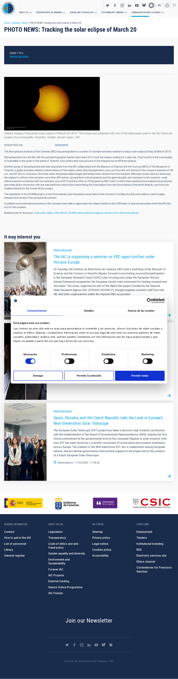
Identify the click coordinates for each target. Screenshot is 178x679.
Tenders (141, 537)
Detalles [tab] (89, 310)
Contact (9, 532)
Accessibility (100, 555)
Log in (167, 5)
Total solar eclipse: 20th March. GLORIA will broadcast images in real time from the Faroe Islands (86, 212)
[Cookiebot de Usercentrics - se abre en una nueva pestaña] (149, 300)
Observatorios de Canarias (49, 12)
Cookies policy (101, 549)
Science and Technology (82, 12)
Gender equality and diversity (66, 553)
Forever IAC (55, 569)
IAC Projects (56, 575)
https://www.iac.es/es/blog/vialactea (151, 5)
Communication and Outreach (146, 12)
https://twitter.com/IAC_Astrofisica (107, 5)
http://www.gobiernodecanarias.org (67, 503)
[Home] (8, 8)
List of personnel (15, 543)
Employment (144, 532)
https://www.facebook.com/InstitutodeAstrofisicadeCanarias (115, 5)
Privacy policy (101, 537)
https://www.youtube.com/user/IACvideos (136, 5)
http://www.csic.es (151, 503)
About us (23, 12)
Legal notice (100, 543)
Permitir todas (139, 375)
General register (14, 555)
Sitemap (97, 532)
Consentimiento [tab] (37, 310)
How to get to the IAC (17, 537)
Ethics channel (145, 561)
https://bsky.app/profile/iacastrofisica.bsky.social (144, 5)
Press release (19, 56)
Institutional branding (149, 543)
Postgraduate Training (112, 12)
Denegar (38, 375)
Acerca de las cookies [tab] (141, 310)
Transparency (57, 537)
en (159, 5)
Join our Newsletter (89, 620)
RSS (139, 549)
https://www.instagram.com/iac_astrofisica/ (122, 5)
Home (7, 22)
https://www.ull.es (105, 503)
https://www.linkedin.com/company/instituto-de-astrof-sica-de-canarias (129, 5)
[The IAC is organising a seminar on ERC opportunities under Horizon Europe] (169, 315)
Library (8, 549)
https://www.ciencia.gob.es (23, 503)
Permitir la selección (89, 375)
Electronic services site (151, 555)
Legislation (55, 532)
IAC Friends (55, 593)
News (25, 22)
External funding (58, 581)
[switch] (69, 361)
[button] (52, 103)
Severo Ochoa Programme (65, 587)
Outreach (16, 22)
